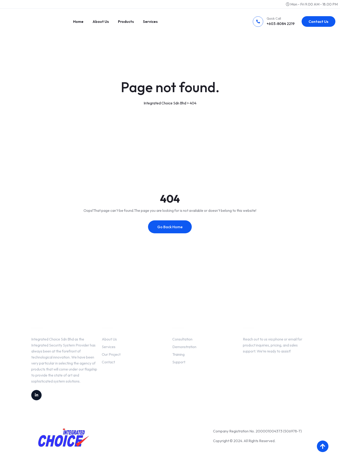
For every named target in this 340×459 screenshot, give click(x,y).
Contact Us (318, 21)
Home (78, 21)
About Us (101, 21)
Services (150, 21)
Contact (108, 362)
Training (178, 354)
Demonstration (184, 346)
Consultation (182, 339)
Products (126, 21)
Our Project (111, 354)
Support (178, 362)
